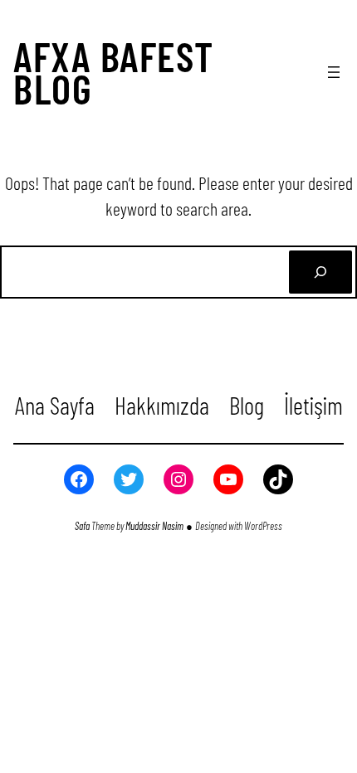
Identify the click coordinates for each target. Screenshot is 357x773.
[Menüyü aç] (334, 72)
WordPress (263, 525)
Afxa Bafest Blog (113, 72)
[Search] (320, 272)
